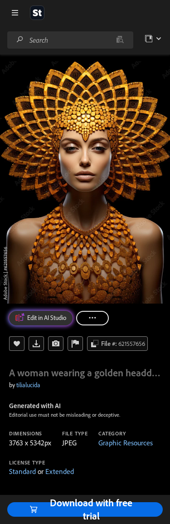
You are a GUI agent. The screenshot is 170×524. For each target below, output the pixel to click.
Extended (59, 471)
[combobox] (70, 40)
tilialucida (28, 385)
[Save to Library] (16, 343)
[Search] (20, 40)
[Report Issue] (75, 343)
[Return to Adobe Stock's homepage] (37, 12)
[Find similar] (120, 40)
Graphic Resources (125, 442)
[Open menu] (15, 12)
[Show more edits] (92, 318)
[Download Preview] (36, 343)
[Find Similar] (55, 343)
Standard (22, 471)
